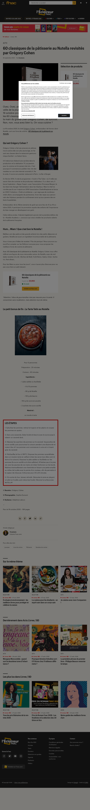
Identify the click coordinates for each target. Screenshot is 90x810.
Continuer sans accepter (65, 83)
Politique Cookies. (25, 101)
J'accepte (64, 115)
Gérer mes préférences (28, 115)
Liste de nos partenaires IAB (28, 111)
